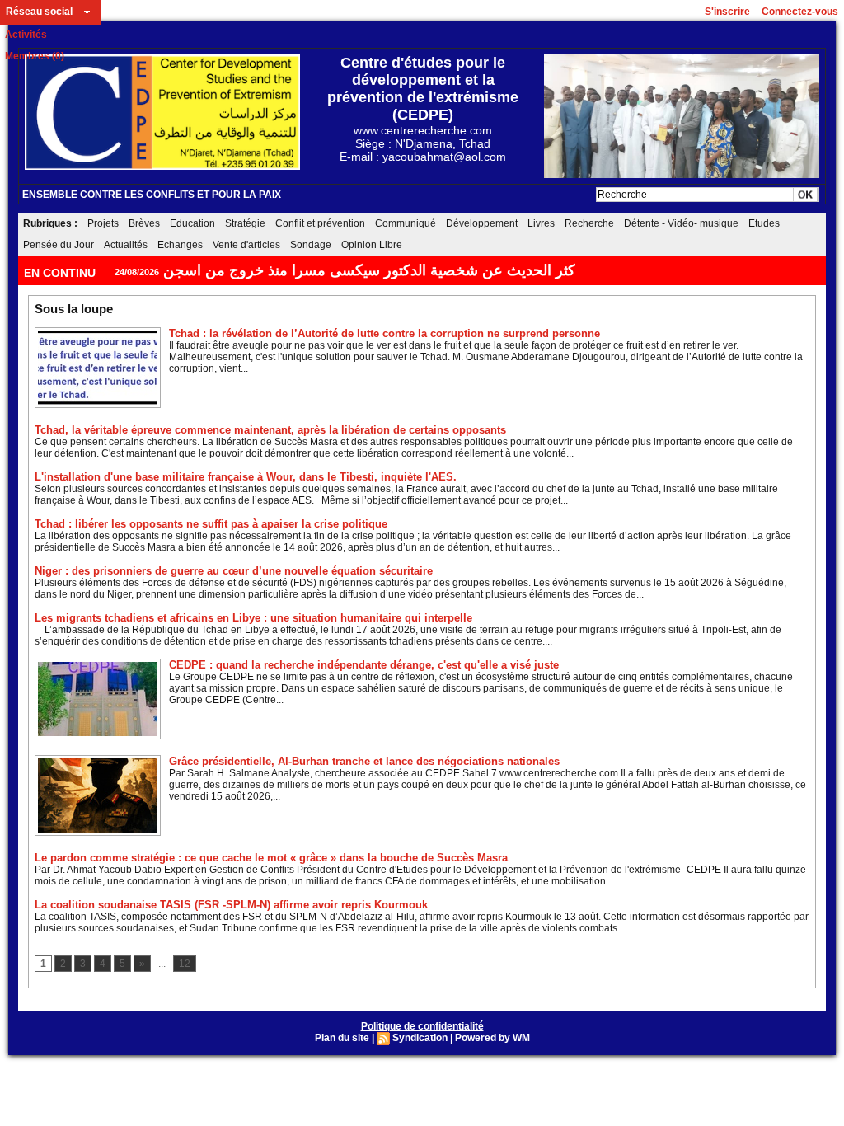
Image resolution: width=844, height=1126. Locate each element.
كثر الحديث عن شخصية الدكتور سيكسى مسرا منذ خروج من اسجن (369, 270)
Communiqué (405, 223)
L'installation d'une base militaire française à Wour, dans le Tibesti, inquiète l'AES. (246, 477)
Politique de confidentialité (422, 1026)
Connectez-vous (800, 11)
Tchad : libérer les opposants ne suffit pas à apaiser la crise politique (211, 524)
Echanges (180, 245)
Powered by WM (492, 1038)
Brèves (144, 223)
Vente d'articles (246, 245)
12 (184, 963)
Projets (103, 223)
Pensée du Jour (58, 245)
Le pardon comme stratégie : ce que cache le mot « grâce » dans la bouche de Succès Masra (271, 858)
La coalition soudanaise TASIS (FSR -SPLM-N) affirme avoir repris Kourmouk (231, 904)
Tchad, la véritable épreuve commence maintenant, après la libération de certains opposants (270, 430)
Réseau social (39, 11)
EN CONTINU (61, 272)
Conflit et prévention (320, 223)
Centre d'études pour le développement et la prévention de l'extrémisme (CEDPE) (422, 88)
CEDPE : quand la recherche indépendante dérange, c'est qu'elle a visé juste (364, 665)
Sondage (310, 245)
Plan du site (342, 1038)
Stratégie (245, 223)
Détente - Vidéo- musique (681, 223)
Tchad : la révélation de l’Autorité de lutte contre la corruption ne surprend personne (384, 333)
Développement (482, 223)
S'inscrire (727, 11)
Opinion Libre (371, 245)
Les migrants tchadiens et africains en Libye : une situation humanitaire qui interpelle (253, 618)
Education (192, 223)
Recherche (589, 223)
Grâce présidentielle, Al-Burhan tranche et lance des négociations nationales (364, 761)
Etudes (764, 223)
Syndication (420, 1038)
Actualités (126, 245)
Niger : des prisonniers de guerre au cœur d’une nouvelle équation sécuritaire (234, 571)
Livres (541, 223)
